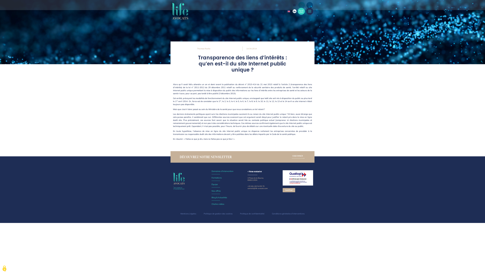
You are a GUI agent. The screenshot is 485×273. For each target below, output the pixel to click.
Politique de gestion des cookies (218, 213)
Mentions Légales (188, 213)
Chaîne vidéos (218, 204)
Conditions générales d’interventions (288, 213)
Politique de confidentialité (252, 213)
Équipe (215, 184)
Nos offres (216, 191)
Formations (217, 178)
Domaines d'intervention (223, 171)
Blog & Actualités (219, 197)
